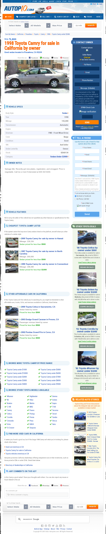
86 (8, 400)
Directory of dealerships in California (19, 465)
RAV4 (32, 424)
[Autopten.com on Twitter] (53, 525)
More (98, 17)
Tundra (54, 417)
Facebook (34, 58)
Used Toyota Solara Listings (87, 302)
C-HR (9, 407)
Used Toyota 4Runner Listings (87, 383)
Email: (87, 72)
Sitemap (46, 529)
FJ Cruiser (10, 428)
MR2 (31, 407)
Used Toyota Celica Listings (87, 262)
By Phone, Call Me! (82, 199)
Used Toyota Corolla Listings (87, 341)
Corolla (9, 417)
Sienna (54, 396)
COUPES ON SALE (86, 307)
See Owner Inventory (88, 60)
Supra (54, 403)
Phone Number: (87, 80)
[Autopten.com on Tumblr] (60, 525)
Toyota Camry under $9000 (51, 384)
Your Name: (87, 148)
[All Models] (40, 25)
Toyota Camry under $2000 (17, 377)
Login (100, 4)
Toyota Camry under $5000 (51, 369)
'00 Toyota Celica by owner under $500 (87, 249)
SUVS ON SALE (86, 388)
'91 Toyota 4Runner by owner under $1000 (87, 369)
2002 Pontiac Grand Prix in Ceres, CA (38, 332)
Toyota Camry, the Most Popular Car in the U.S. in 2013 (93, 459)
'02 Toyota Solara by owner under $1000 (87, 290)
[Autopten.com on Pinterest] (46, 525)
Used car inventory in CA (15, 447)
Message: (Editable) (87, 88)
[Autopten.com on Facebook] (42, 525)
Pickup (32, 414)
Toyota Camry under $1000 (17, 369)
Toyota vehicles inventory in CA (17, 454)
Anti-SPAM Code (87, 203)
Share (94, 4)
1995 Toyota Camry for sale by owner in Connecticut (44, 264)
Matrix (32, 403)
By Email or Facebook (83, 196)
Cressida (10, 421)
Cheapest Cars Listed (27, 17)
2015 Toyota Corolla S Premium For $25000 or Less (93, 414)
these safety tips (89, 126)
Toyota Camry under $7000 (51, 377)
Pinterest (66, 58)
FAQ (57, 529)
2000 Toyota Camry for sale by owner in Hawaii (42, 238)
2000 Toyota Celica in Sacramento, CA (38, 307)
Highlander (33, 396)
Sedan (64, 113)
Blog (77, 17)
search (91, 25)
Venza (54, 421)
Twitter (55, 58)
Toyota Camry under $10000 (17, 373)
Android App (38, 529)
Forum (89, 17)
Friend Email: (87, 169)
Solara (54, 400)
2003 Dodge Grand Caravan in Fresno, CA (40, 319)
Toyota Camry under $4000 (17, 384)
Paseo (32, 410)
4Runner (10, 396)
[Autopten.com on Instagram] (49, 525)
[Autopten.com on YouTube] (57, 525)
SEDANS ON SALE (86, 267)
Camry (9, 410)
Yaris (54, 424)
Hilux (31, 400)
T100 (54, 407)
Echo (9, 424)
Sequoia (33, 428)
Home (9, 17)
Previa (32, 417)
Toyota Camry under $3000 (17, 380)
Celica (9, 414)
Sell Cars (46, 17)
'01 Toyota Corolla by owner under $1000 (87, 330)
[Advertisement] (37, 98)
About (53, 529)
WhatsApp (45, 58)
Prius (31, 421)
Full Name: (87, 65)
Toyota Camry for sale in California (18, 450)
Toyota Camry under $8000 (51, 380)
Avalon (9, 403)
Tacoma (55, 410)
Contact (69, 529)
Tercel (54, 414)
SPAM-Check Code (87, 107)
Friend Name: (87, 162)
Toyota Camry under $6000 (51, 373)
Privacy (62, 529)
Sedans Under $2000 (58, 156)
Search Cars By (63, 17)
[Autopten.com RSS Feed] (64, 525)
